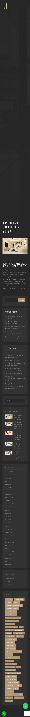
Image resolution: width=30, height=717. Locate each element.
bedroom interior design (12, 621)
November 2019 (9, 536)
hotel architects (10, 636)
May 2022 (8, 516)
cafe (21, 627)
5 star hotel (9, 599)
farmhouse (9, 630)
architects (16, 602)
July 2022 (7, 510)
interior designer (10, 645)
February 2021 (9, 532)
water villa (9, 700)
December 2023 (9, 500)
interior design (11, 585)
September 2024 (10, 475)
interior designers (11, 648)
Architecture (6, 258)
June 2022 (8, 513)
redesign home (10, 685)
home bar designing (18, 633)
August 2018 (8, 555)
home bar (9, 633)
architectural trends (11, 614)
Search (22, 300)
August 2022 (8, 507)
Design (9, 581)
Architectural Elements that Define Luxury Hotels (13, 322)
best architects (10, 624)
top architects (10, 691)
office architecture (11, 670)
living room (9, 654)
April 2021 (7, 526)
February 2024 (9, 494)
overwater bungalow (11, 679)
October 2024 (9, 472)
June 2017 (8, 564)
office (18, 667)
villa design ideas (19, 697)
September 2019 (9, 542)
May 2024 (8, 488)
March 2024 (8, 491)
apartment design (19, 599)
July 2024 (7, 481)
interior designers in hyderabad (14, 651)
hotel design (19, 636)
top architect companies (12, 688)
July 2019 (7, 548)
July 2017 (7, 561)
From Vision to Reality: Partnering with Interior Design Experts (14, 338)
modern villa (9, 661)
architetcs (18, 617)
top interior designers (11, 694)
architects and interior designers (14, 605)
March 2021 (8, 529)
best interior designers (12, 627)
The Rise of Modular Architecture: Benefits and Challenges (15, 327)
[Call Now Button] (4, 713)
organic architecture (11, 676)
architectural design (11, 611)
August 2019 (8, 545)
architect (9, 602)
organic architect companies (13, 673)
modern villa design (11, 664)
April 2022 (8, 520)
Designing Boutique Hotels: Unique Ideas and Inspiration (13, 333)
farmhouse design (19, 630)
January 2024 (9, 497)
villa (20, 694)
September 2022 (9, 504)
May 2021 (7, 523)
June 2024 (8, 484)
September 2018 (9, 552)
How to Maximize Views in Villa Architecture (14, 264)
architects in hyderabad (12, 608)
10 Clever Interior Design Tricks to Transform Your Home (15, 356)
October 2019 (9, 539)
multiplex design (10, 667)
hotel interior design (11, 639)
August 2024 (8, 478)
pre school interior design (12, 682)
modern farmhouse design (13, 657)
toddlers (18, 685)
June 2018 (8, 558)
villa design (9, 697)
